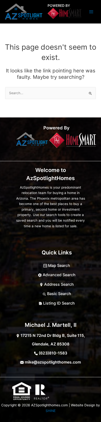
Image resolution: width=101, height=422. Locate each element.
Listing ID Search (58, 303)
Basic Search (58, 293)
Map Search (58, 265)
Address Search (58, 284)
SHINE (51, 411)
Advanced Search (59, 274)
